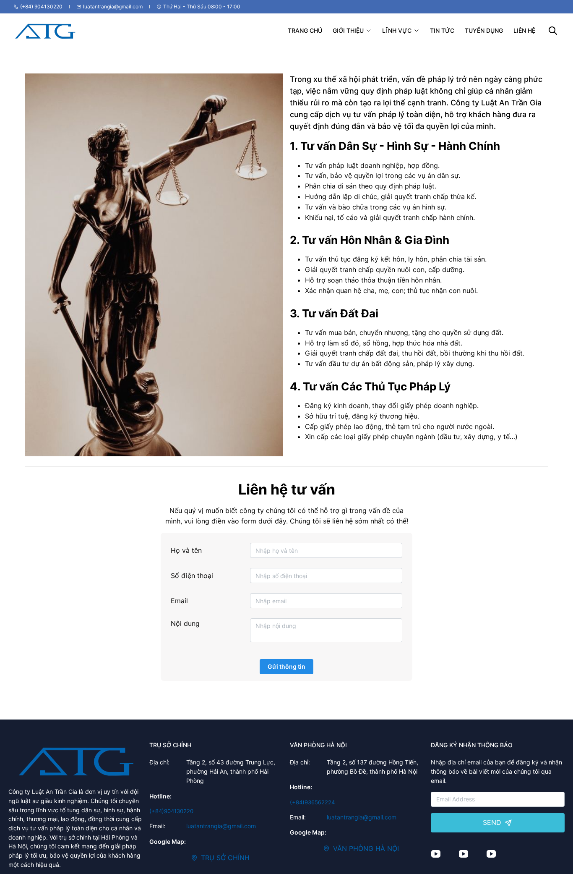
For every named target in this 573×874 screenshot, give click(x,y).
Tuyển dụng (484, 30)
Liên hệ (524, 30)
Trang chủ (305, 30)
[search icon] (553, 31)
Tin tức (442, 30)
